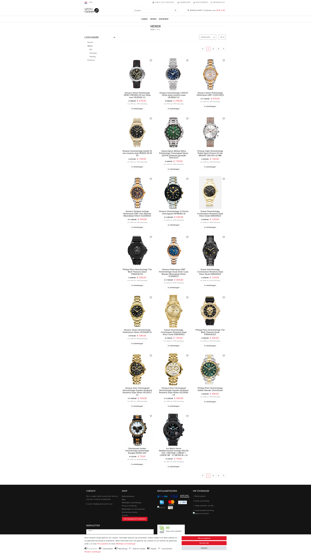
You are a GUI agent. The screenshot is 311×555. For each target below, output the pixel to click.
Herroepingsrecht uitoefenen (135, 519)
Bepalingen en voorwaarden (133, 509)
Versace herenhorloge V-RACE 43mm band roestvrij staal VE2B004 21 (173, 95)
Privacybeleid (102, 544)
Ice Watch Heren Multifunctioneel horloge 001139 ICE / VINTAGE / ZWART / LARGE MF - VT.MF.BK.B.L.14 (174, 451)
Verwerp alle (204, 543)
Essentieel (92, 548)
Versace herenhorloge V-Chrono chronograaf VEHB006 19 (174, 212)
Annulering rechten (130, 512)
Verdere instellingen (92, 552)
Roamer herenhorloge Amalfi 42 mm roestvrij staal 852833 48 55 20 (137, 153)
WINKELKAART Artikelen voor (207, 10)
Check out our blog (164, 2)
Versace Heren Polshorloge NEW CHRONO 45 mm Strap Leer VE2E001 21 (137, 95)
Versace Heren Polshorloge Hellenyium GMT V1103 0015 (210, 94)
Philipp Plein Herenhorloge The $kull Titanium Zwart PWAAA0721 (137, 271)
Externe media (139, 548)
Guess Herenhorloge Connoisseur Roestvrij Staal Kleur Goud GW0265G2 (210, 213)
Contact (125, 515)
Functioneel (167, 548)
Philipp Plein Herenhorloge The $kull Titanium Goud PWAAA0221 (210, 332)
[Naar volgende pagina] (223, 49)
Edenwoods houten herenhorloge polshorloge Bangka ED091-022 (137, 450)
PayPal (153, 548)
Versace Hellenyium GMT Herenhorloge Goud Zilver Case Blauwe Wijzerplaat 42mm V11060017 (173, 272)
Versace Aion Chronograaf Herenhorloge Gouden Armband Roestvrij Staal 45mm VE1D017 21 (137, 391)
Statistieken (108, 548)
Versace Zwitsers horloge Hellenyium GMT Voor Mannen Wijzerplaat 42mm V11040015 (137, 213)
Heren (153, 19)
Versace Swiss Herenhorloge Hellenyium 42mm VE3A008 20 (137, 331)
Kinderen (163, 19)
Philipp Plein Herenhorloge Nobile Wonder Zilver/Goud (210, 389)
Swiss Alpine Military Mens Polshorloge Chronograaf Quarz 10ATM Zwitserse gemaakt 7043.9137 (173, 154)
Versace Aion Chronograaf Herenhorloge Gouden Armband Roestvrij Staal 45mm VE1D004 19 (173, 391)
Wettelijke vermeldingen (132, 503)
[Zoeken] (175, 10)
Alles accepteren (204, 538)
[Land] (86, 2)
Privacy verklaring (129, 506)
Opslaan (204, 548)
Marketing (122, 548)
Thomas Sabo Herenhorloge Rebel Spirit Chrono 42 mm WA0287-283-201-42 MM (210, 153)
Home (152, 29)
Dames (144, 19)
